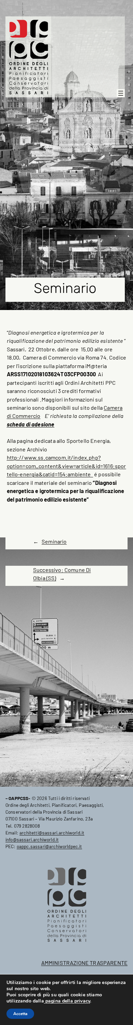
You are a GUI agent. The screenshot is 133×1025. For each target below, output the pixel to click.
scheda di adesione (31, 424)
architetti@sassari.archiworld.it (51, 833)
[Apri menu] (121, 93)
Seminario (54, 541)
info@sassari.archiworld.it (32, 839)
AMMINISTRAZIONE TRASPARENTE (84, 962)
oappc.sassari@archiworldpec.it (49, 846)
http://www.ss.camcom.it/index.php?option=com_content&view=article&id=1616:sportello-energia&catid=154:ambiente (66, 465)
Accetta (20, 1013)
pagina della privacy (67, 1001)
